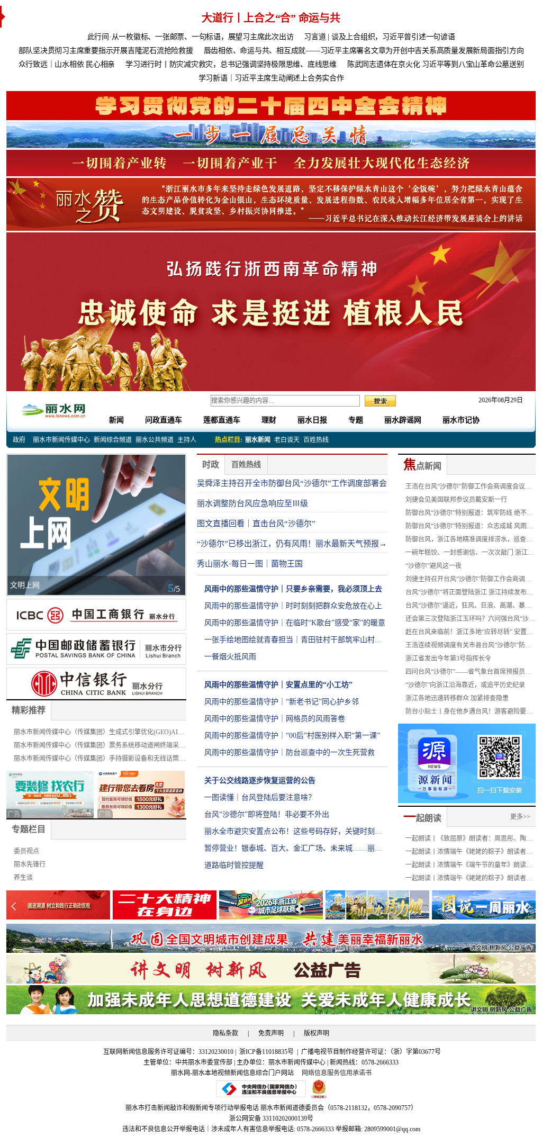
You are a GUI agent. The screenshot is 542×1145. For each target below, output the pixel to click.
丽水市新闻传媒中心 (61, 440)
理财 (268, 420)
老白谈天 (287, 440)
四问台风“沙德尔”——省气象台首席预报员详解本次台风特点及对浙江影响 (468, 673)
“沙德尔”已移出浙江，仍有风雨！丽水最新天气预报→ (292, 543)
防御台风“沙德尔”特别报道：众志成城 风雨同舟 (469, 527)
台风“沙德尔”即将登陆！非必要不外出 (266, 814)
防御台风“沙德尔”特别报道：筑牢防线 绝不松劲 (469, 514)
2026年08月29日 (497, 400)
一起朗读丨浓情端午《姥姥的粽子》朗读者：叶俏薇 (468, 879)
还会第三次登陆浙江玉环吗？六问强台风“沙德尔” (470, 620)
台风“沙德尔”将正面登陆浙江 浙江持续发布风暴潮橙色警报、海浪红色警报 (469, 594)
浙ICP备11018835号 (267, 1052)
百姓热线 (316, 440)
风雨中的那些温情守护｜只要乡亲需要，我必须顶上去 (293, 589)
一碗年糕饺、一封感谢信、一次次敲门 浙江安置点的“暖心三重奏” (469, 554)
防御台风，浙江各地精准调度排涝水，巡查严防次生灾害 (468, 541)
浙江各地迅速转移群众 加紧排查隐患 (457, 698)
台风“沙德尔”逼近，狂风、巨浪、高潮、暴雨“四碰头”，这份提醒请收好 (468, 607)
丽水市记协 (461, 420)
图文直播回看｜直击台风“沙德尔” (256, 523)
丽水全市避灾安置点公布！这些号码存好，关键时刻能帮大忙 (293, 833)
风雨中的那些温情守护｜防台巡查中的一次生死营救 (289, 752)
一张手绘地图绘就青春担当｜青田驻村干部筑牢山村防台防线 (293, 642)
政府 (19, 440)
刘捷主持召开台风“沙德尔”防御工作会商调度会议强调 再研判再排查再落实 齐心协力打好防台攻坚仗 (470, 580)
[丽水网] (54, 408)
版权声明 (316, 1033)
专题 (355, 420)
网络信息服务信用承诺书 (337, 1073)
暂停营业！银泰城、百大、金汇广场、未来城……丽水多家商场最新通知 (293, 850)
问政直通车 (163, 420)
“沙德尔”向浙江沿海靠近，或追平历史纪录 (465, 685)
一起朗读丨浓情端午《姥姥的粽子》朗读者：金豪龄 (468, 853)
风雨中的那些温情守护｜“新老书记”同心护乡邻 (281, 702)
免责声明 (271, 1033)
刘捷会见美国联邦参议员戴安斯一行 (456, 499)
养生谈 (23, 877)
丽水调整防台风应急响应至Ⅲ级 (252, 503)
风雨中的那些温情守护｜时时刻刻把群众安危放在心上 (293, 606)
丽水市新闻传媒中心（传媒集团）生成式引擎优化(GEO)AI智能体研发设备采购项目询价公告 (99, 733)
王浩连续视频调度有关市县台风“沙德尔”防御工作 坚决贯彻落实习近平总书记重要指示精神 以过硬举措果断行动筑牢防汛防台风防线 (469, 647)
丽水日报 (312, 420)
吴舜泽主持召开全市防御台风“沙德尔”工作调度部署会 (292, 483)
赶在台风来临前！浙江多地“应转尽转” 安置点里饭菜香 (469, 633)
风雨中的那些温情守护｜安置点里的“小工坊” (278, 685)
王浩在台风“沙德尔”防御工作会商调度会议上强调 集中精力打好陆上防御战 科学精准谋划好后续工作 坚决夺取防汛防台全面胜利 (470, 488)
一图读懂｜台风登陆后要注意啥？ (259, 797)
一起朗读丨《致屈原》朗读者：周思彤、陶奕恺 (468, 840)
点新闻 (422, 466)
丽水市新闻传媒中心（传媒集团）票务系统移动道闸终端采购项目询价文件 (99, 747)
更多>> (520, 817)
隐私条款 (225, 1033)
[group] (271, 105)
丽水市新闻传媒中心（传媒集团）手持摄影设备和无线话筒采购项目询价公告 (99, 760)
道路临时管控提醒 (234, 865)
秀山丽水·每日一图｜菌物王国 (250, 564)
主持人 (186, 440)
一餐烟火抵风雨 (230, 657)
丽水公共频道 (155, 440)
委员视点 (26, 851)
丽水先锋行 (30, 864)
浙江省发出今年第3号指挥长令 (448, 658)
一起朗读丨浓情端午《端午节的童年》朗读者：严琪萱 (465, 866)
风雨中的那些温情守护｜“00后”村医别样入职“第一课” (292, 736)
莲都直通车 (221, 420)
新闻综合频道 (113, 440)
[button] (528, 906)
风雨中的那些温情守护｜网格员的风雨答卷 (274, 719)
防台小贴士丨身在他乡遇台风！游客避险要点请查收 (468, 713)
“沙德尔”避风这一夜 (433, 566)
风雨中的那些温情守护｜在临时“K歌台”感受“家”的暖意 (294, 623)
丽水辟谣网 (402, 420)
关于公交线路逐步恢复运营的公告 (259, 781)
